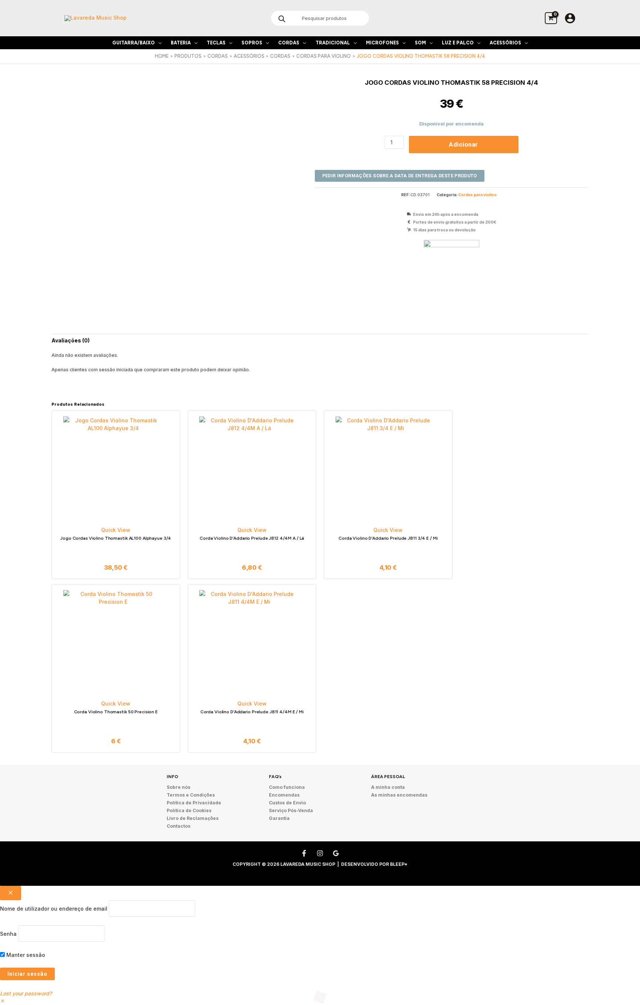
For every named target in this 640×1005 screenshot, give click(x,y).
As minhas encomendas (399, 795)
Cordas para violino (477, 194)
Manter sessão (25, 955)
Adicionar (463, 144)
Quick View (115, 530)
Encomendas (284, 795)
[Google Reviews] (336, 853)
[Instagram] (320, 853)
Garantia (279, 818)
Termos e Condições (191, 795)
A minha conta (388, 787)
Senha (8, 934)
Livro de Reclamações (193, 818)
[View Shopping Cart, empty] (551, 18)
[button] (158, 43)
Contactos (178, 826)
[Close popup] (10, 893)
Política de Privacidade (194, 802)
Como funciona (287, 787)
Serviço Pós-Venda (291, 810)
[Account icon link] (570, 18)
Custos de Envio (287, 802)
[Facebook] (304, 853)
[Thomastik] (451, 267)
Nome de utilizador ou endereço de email (53, 908)
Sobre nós (178, 787)
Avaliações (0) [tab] (70, 340)
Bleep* (398, 864)
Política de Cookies (189, 810)
